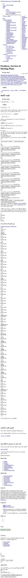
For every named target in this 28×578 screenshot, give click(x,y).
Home (5, 461)
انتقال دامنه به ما (10, 47)
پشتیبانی (5, 54)
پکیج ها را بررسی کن (5, 435)
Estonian (24, 28)
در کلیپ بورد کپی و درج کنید (10, 576)
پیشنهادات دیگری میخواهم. (20, 203)
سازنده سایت (16, 84)
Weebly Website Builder (11, 40)
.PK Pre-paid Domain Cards (16, 77)
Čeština (23, 22)
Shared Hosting (9, 34)
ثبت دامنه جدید (9, 46)
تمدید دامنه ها (9, 48)
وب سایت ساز (4, 80)
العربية (23, 16)
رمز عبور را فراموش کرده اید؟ (13, 11)
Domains (6, 463)
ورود (7, 9)
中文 (23, 20)
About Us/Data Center (9, 470)
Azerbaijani (24, 17)
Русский (24, 43)
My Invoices (7, 481)
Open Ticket (7, 505)
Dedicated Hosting (8, 467)
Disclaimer (5, 543)
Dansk (23, 24)
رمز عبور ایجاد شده (5, 572)
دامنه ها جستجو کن (10, 50)
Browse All (8, 21)
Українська (24, 48)
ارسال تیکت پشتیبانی (11, 55)
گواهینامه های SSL (10, 79)
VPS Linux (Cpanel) (15, 76)
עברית (23, 33)
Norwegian (24, 38)
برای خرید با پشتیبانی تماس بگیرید (8, 149)
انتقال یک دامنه (4, 449)
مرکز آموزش (9, 58)
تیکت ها (8, 57)
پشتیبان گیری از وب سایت (10, 81)
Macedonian (24, 37)
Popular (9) (3, 226)
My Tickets (6, 478)
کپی (21, 575)
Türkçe (23, 47)
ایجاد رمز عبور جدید (6, 575)
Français (24, 30)
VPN (20, 81)
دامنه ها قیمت (9, 52)
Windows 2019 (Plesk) (13, 75)
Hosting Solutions (7, 19)
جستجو (16, 113)
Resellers (8, 38)
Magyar (23, 34)
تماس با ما (5, 61)
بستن (7, 560)
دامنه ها (5, 44)
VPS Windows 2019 (5, 76)
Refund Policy (6, 545)
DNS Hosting (19, 83)
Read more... (3, 499)
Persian (23, 29)
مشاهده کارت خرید (10, 13)
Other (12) (13, 226)
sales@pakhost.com (9, 506)
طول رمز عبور (4, 569)
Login (5, 462)
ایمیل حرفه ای (11, 83)
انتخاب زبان (7, 16)
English (23, 26)
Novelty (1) (8, 226)
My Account (7, 477)
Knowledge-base (8, 485)
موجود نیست (3, 146)
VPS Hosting (9, 35)
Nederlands (24, 25)
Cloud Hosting (9, 32)
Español (23, 45)
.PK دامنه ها (9, 51)
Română (24, 42)
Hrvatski (24, 21)
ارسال (11, 560)
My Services (7, 479)
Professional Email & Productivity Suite (11, 42)
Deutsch (24, 32)
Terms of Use (6, 544)
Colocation (6, 77)
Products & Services (9, 482)
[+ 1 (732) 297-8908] (3, 3)
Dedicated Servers (10, 36)
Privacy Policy (6, 541)
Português (24, 39)
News (5, 483)
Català (23, 18)
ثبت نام (8, 10)
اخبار (7, 59)
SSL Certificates (10, 39)
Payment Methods (8, 476)
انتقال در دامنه (14, 90)
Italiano (23, 35)
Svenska (24, 46)
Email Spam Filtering (13, 80)
